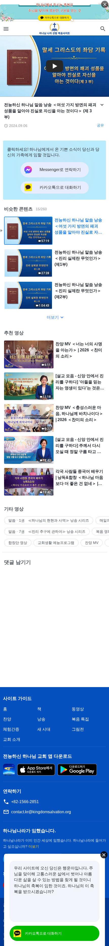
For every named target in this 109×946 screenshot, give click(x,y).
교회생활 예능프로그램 (56, 543)
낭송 (41, 719)
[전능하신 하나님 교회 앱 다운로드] (9, 769)
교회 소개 (11, 739)
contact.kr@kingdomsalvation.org (41, 812)
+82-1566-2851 (25, 802)
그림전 (78, 729)
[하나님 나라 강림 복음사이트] (54, 28)
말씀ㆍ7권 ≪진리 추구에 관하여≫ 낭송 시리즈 (46, 531)
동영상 (78, 709)
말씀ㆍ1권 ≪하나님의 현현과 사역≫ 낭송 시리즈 (48, 520)
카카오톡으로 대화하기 (43, 933)
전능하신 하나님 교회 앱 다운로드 (37, 756)
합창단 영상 (17, 543)
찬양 (7, 719)
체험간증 (11, 729)
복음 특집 (80, 719)
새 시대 (43, 729)
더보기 (53, 317)
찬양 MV (91, 543)
